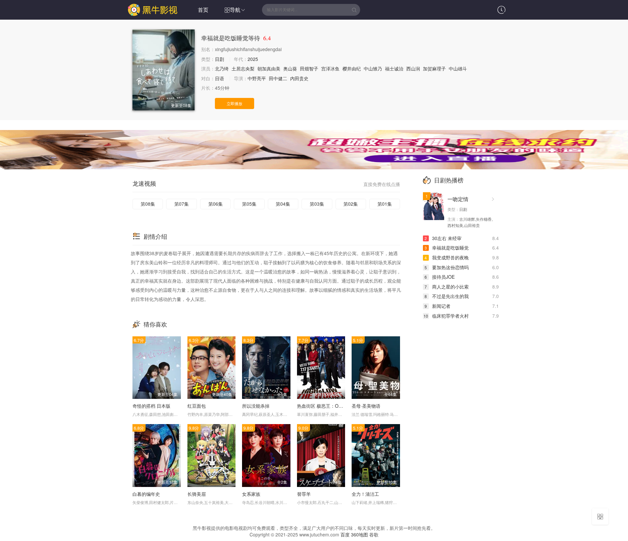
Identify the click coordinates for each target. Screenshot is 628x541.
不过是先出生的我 (447, 296)
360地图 (359, 534)
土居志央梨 (243, 68)
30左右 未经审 (443, 238)
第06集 (215, 203)
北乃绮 (222, 68)
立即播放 (234, 103)
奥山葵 (290, 68)
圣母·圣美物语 (366, 405)
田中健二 (278, 78)
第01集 (384, 203)
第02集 (350, 203)
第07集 (181, 203)
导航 (235, 9)
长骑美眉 (196, 494)
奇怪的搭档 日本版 (151, 405)
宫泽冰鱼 (330, 68)
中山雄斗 (458, 68)
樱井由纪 (351, 68)
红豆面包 (196, 405)
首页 (203, 9)
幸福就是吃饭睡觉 (447, 247)
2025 (253, 59)
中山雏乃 (373, 68)
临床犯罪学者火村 (446, 315)
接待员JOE (440, 276)
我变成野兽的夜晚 (447, 257)
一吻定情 (457, 199)
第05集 (249, 203)
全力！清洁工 (365, 494)
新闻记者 (437, 306)
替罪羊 (304, 494)
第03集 (317, 203)
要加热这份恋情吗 (447, 267)
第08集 (148, 203)
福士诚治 (394, 68)
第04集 (283, 203)
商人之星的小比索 (447, 286)
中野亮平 (257, 78)
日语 (219, 78)
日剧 (219, 59)
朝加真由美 (268, 68)
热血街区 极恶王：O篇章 (322, 405)
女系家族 (251, 494)
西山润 (413, 68)
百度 (345, 534)
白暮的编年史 (146, 494)
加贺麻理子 (434, 68)
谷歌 (373, 534)
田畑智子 (309, 68)
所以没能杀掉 (256, 405)
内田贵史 (299, 78)
